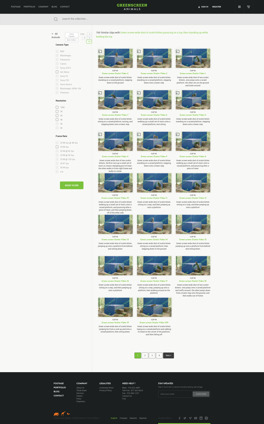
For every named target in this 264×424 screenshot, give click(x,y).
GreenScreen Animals (132, 7)
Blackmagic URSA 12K (70, 88)
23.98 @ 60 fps (67, 151)
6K (61, 128)
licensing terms (106, 387)
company (43, 6)
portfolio (29, 6)
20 (89, 34)
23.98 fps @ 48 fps (69, 143)
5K (61, 124)
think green (81, 390)
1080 (62, 107)
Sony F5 (64, 76)
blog (54, 6)
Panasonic (65, 59)
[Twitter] (184, 417)
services (80, 393)
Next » (168, 355)
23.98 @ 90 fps (67, 155)
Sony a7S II (65, 68)
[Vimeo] (190, 417)
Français (123, 418)
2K (61, 111)
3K (61, 115)
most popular (72, 35)
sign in (204, 6)
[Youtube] (195, 417)
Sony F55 (64, 80)
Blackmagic (65, 55)
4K (61, 120)
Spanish (142, 418)
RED (62, 51)
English (114, 418)
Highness (95, 418)
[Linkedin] (200, 417)
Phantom (64, 92)
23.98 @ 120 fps (67, 159)
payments (80, 401)
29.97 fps (64, 163)
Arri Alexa (64, 72)
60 (89, 38)
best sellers (71, 40)
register (216, 6)
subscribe (201, 394)
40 (84, 38)
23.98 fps (64, 147)
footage (15, 6)
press (78, 398)
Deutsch (133, 418)
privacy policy (105, 390)
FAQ (124, 398)
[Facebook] (179, 417)
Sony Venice (66, 84)
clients (79, 396)
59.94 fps (64, 167)
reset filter (72, 185)
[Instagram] (206, 417)
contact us (127, 396)
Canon (63, 63)
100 (89, 41)
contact (65, 6)
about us (80, 387)
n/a (61, 171)
